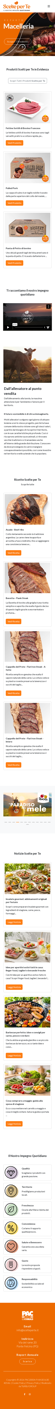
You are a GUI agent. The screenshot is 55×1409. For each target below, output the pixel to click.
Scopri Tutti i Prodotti (27, 80)
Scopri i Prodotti (17, 41)
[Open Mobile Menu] (49, 6)
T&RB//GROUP (29, 1386)
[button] (27, 824)
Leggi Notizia (14, 922)
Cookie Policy (18, 1383)
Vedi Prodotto (14, 142)
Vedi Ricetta (13, 552)
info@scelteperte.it (27, 1330)
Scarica (27, 1361)
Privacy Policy (33, 1383)
